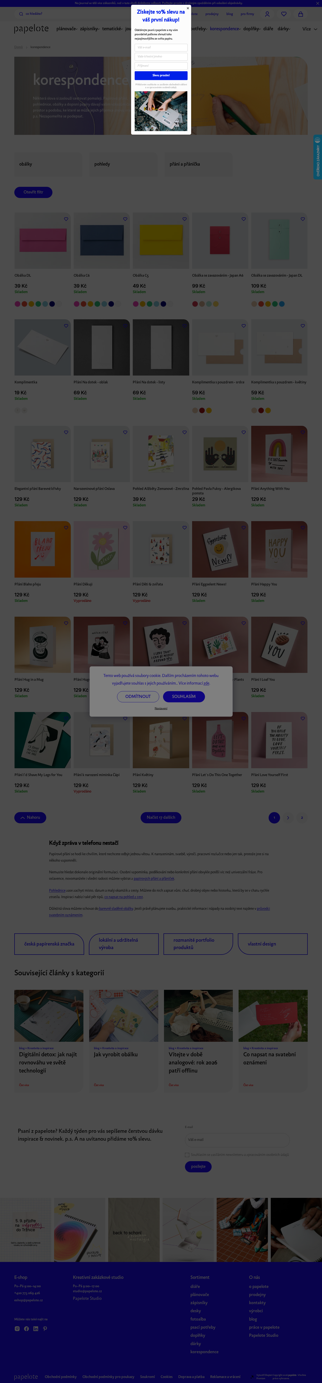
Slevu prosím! (161, 75)
